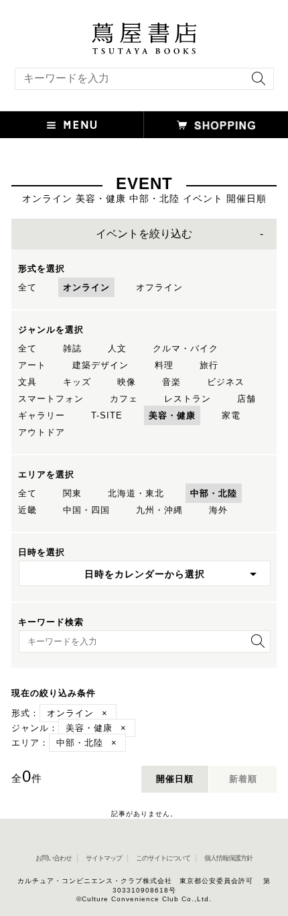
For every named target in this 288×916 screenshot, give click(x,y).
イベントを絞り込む (144, 233)
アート (32, 365)
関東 (72, 493)
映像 (126, 382)
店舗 (246, 399)
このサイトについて (163, 858)
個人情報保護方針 (228, 858)
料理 (164, 365)
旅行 (209, 365)
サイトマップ (104, 858)
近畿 (27, 510)
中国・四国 (86, 510)
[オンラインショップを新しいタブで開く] (216, 124)
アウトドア (41, 432)
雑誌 (72, 348)
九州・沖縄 (159, 510)
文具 (27, 382)
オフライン (159, 287)
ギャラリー (41, 415)
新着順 (243, 779)
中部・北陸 (213, 493)
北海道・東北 (136, 493)
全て (27, 287)
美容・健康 (172, 415)
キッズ (77, 382)
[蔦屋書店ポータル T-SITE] (144, 28)
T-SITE (107, 415)
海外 (218, 510)
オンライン (86, 287)
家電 (231, 415)
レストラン (187, 399)
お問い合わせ (53, 858)
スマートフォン (51, 399)
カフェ (124, 399)
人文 (117, 348)
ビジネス (225, 382)
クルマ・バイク (185, 348)
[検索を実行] (255, 83)
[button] (72, 124)
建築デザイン (100, 365)
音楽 (171, 382)
